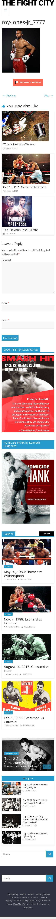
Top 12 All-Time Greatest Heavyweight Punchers (35, 801)
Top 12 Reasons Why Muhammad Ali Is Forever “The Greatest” (35, 819)
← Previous (9, 95)
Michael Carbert (26, 579)
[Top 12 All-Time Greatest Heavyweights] (12, 782)
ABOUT (44, 897)
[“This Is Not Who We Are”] (25, 112)
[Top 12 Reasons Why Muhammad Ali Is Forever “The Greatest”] (12, 814)
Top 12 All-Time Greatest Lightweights (35, 835)
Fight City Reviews (43, 894)
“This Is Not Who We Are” (19, 144)
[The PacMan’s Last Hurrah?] (17, 198)
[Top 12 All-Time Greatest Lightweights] (12, 831)
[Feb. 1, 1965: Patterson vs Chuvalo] (26, 682)
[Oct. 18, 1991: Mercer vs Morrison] (26, 155)
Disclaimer (35, 897)
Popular (29, 778)
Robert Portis (27, 674)
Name (5, 302)
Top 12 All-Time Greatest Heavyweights (35, 786)
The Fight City (13, 894)
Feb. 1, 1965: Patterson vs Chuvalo (24, 720)
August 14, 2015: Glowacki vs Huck (26, 668)
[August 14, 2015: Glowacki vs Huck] (26, 635)
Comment (6, 259)
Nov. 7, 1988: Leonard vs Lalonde (23, 621)
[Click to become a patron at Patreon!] (28, 79)
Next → (48, 95)
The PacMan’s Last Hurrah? (20, 230)
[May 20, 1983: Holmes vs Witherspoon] (26, 540)
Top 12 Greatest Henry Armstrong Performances (22, 760)
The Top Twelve (9, 753)
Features (23, 894)
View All (47, 533)
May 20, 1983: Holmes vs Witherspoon (23, 574)
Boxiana (8, 566)
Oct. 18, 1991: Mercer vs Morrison (24, 187)
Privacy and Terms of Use (20, 897)
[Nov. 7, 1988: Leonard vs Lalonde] (26, 588)
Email (5, 319)
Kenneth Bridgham (27, 766)
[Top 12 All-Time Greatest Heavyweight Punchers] (12, 798)
